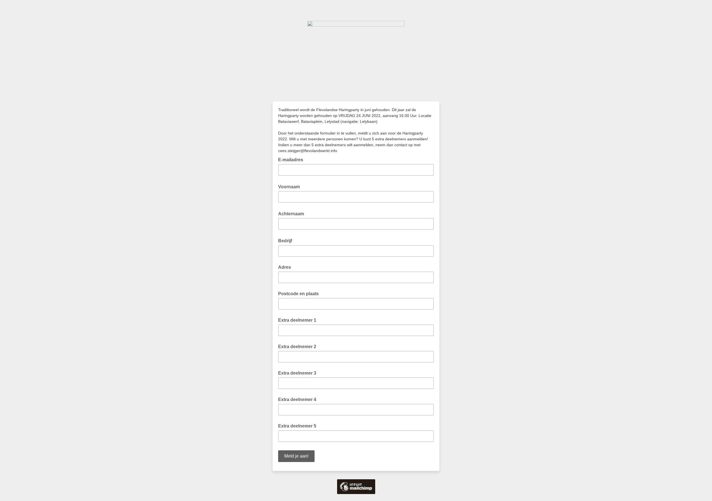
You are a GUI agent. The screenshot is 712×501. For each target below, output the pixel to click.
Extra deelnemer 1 (297, 320)
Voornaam (290, 186)
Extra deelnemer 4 (297, 399)
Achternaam (292, 213)
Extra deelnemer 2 (297, 346)
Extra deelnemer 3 (297, 373)
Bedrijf (286, 240)
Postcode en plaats (298, 293)
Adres (284, 267)
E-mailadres (292, 159)
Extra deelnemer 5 (297, 426)
